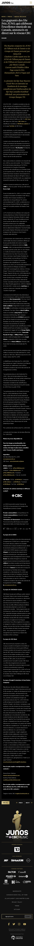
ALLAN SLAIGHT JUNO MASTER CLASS (17, 898)
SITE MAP (17, 909)
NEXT (28, 803)
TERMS (17, 905)
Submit (28, 916)
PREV (21, 803)
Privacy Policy (17, 902)
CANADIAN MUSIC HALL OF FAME (16, 894)
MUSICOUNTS (17, 891)
